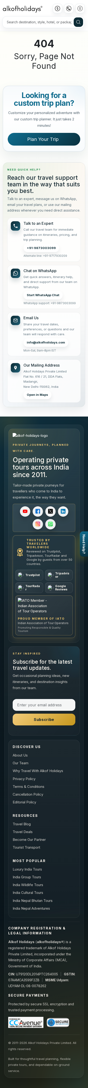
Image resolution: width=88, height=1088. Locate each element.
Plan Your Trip (43, 139)
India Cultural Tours (28, 892)
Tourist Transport (26, 847)
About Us (20, 755)
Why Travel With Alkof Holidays (38, 771)
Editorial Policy (24, 802)
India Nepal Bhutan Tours (33, 900)
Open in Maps (37, 395)
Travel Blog (22, 824)
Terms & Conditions (28, 786)
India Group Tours (27, 877)
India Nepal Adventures (31, 908)
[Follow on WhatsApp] (50, 524)
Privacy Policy (24, 779)
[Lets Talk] (68, 8)
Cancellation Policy (28, 794)
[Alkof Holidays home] (22, 8)
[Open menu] (80, 8)
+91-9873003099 (41, 248)
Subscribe (44, 719)
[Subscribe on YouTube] (25, 511)
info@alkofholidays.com (46, 342)
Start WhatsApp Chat (43, 295)
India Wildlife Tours (28, 885)
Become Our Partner (29, 839)
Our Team (20, 763)
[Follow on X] (50, 511)
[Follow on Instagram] (38, 524)
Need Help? (84, 544)
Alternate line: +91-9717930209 (45, 256)
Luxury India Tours (27, 869)
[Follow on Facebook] (38, 511)
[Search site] (78, 22)
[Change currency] (57, 8)
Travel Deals (23, 832)
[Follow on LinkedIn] (63, 511)
